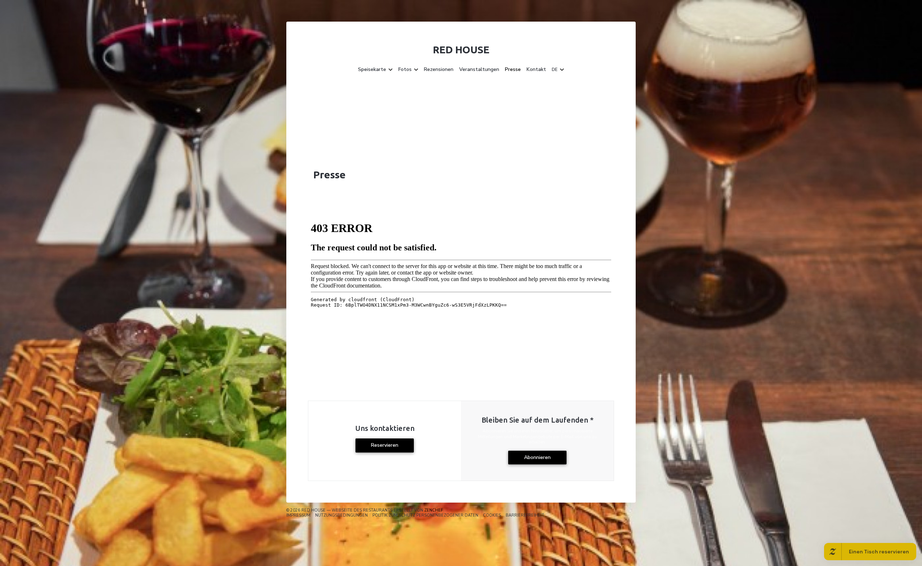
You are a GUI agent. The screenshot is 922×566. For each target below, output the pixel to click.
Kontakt (536, 69)
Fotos (405, 69)
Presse (513, 69)
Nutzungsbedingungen (341, 515)
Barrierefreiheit (525, 515)
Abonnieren (537, 457)
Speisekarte (372, 69)
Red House (461, 49)
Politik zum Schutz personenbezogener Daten (425, 515)
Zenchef (433, 510)
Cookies (492, 515)
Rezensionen (438, 69)
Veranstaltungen (479, 69)
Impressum (298, 515)
